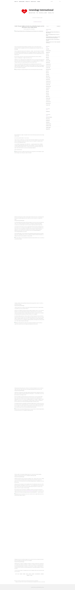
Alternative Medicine (37, 21)
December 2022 (48, 81)
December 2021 (48, 101)
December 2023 (48, 64)
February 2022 (48, 98)
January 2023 (48, 79)
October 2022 (48, 84)
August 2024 (48, 52)
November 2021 (48, 103)
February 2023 (48, 77)
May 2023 (47, 72)
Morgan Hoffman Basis (29, 490)
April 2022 (47, 94)
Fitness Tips (48, 118)
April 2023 (47, 74)
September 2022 (48, 86)
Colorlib (37, 587)
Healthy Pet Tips (48, 125)
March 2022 (47, 96)
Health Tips (47, 122)
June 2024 (47, 55)
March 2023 (47, 76)
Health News (48, 111)
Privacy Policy (33, 1)
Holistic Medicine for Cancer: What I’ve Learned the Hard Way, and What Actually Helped (53, 37)
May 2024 (47, 57)
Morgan (28, 575)
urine (31, 575)
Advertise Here (21, 1)
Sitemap (38, 1)
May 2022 (47, 93)
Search (58, 26)
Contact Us (27, 1)
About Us (16, 1)
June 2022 (47, 91)
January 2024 (48, 62)
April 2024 (47, 59)
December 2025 (48, 50)
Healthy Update (48, 127)
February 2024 (48, 60)
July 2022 (47, 89)
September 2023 (48, 69)
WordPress (42, 587)
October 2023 (48, 67)
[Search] (60, 1)
